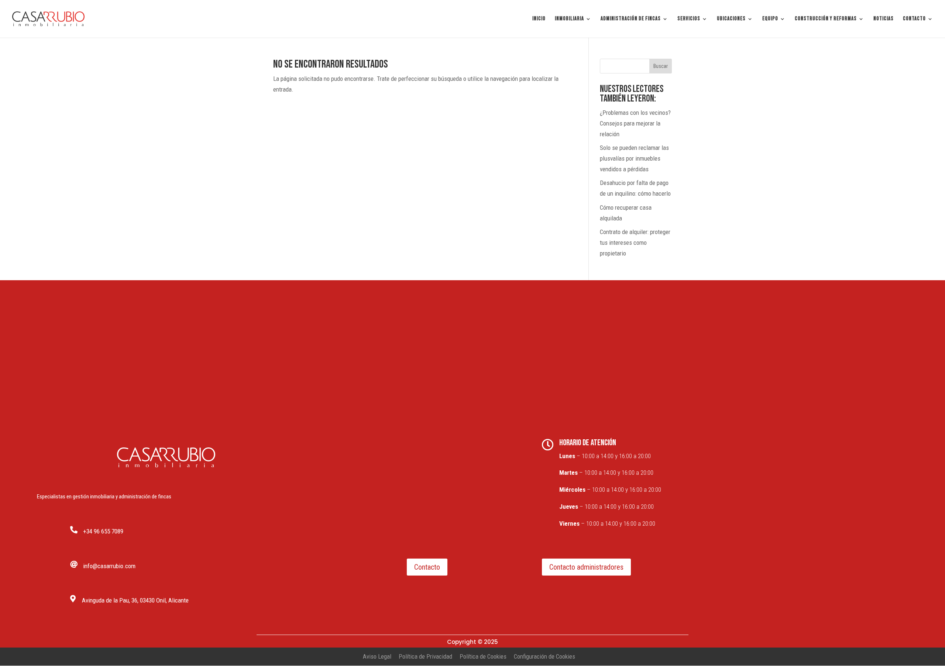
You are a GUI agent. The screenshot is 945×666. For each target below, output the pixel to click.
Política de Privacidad (425, 656)
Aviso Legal (377, 656)
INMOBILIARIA (569, 19)
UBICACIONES (731, 19)
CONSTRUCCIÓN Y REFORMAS (826, 19)
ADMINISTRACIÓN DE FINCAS (631, 19)
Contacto (427, 567)
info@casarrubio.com (109, 566)
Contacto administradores (586, 567)
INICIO (539, 19)
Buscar (660, 66)
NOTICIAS (883, 19)
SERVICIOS (688, 19)
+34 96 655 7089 (103, 531)
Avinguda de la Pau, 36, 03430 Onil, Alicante (135, 600)
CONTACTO (914, 19)
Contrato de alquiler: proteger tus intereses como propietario (635, 242)
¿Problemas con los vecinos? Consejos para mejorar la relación (635, 123)
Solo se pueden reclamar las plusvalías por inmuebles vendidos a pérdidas (634, 158)
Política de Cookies (483, 656)
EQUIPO (770, 19)
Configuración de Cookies (544, 656)
